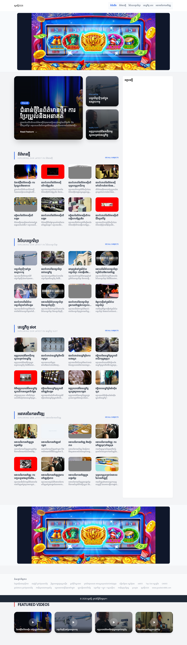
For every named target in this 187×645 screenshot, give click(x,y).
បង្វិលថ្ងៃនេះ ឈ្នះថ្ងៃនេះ (127, 583)
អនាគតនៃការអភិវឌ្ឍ (163, 5)
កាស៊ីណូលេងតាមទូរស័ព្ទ (44, 587)
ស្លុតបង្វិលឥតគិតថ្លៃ (84, 587)
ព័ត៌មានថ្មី (122, 5)
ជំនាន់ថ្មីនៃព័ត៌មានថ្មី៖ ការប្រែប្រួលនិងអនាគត (24, 184)
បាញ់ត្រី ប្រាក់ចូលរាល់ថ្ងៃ (40, 583)
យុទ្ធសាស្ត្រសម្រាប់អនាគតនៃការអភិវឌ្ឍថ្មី (106, 476)
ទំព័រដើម (113, 5)
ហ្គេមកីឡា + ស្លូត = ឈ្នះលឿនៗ (104, 587)
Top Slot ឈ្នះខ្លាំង (152, 583)
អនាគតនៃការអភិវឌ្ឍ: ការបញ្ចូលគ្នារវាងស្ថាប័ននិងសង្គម (24, 478)
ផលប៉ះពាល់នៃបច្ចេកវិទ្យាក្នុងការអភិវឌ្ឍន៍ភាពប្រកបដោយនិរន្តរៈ (78, 305)
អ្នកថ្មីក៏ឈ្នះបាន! (75, 583)
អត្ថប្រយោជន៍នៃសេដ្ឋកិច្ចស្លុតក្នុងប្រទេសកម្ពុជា (78, 390)
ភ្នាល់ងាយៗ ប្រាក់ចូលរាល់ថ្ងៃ (23, 587)
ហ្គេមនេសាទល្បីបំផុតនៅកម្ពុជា (65, 587)
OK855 (164, 583)
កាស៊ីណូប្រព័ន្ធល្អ (123, 587)
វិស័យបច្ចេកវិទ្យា (135, 5)
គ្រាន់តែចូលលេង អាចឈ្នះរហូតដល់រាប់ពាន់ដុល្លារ (100, 583)
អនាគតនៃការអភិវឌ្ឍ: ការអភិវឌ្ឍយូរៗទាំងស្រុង (106, 443)
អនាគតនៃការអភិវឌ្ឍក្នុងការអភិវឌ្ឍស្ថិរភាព (52, 476)
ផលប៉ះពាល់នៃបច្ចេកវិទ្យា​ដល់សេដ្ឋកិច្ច (51, 270)
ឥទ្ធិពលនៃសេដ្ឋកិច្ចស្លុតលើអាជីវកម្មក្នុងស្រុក (106, 357)
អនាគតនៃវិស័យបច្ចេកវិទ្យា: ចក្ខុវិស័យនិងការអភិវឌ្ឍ (107, 270)
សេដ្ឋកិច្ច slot (148, 5)
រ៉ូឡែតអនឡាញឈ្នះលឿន (59, 583)
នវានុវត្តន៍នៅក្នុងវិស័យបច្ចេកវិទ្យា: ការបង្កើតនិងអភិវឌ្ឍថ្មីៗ (78, 272)
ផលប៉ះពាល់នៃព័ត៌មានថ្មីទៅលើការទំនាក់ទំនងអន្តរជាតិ (106, 185)
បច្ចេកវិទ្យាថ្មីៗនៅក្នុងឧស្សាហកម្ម (22, 270)
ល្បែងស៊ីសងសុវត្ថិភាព (21, 583)
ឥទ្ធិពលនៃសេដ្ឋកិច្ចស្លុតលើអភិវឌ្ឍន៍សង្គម (52, 390)
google (135, 587)
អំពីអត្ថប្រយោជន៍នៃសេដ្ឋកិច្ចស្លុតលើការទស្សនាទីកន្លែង (25, 390)
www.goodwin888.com (161, 587)
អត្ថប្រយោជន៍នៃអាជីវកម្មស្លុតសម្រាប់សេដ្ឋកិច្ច (24, 357)
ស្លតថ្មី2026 (145, 587)
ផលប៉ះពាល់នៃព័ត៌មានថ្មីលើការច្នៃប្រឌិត (51, 184)
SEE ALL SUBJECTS (112, 158)
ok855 (140, 583)
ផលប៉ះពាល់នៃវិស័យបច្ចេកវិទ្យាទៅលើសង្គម (23, 303)
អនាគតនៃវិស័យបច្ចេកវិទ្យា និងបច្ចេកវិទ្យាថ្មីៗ (52, 303)
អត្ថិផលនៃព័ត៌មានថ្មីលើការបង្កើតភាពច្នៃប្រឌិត (79, 217)
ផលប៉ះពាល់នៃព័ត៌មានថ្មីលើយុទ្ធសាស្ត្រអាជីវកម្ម (79, 184)
